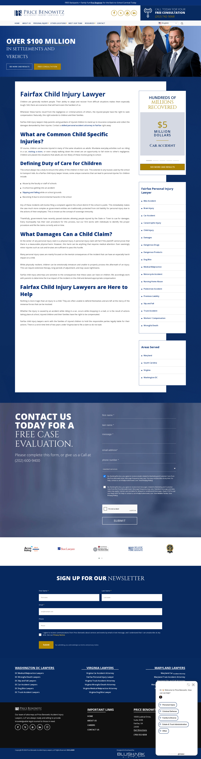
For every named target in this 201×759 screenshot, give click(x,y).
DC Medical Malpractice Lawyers (29, 673)
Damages (148, 237)
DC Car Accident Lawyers (26, 684)
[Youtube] (127, 13)
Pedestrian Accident (153, 289)
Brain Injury (149, 208)
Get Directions (140, 730)
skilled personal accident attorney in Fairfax (81, 125)
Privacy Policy (147, 480)
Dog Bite (147, 259)
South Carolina (150, 363)
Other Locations (58, 23)
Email (41, 605)
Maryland (148, 355)
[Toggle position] (188, 685)
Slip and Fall (149, 303)
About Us (26, 23)
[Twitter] (121, 13)
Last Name (106, 591)
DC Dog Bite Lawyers (24, 688)
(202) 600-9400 (27, 460)
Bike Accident (150, 201)
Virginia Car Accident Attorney (100, 673)
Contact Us (93, 729)
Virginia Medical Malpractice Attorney (100, 688)
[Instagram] (47, 727)
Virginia (147, 370)
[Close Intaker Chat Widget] (193, 685)
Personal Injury (40, 23)
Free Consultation (47, 66)
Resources (89, 23)
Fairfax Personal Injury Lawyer (100, 677)
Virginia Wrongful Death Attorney (100, 684)
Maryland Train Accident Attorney (169, 677)
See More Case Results (19, 66)
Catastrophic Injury (152, 223)
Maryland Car (173, 673)
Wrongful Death (151, 325)
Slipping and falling (31, 192)
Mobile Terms (163, 493)
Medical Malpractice (153, 267)
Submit (46, 645)
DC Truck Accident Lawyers (27, 692)
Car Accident (149, 215)
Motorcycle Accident (153, 274)
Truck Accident (150, 311)
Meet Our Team (75, 23)
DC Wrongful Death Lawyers (27, 677)
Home (17, 23)
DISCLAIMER (70, 750)
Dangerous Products (153, 252)
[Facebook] (114, 13)
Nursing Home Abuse (153, 281)
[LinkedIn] (134, 13)
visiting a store (35, 151)
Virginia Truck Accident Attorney (100, 680)
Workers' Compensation (154, 318)
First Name (44, 591)
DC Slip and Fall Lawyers (25, 680)
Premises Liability (151, 296)
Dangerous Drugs (151, 245)
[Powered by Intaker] (181, 754)
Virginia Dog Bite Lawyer (100, 692)
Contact (101, 23)
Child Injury (149, 230)
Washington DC (150, 377)
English (165, 23)
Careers (91, 725)
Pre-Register (96, 2)
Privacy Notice (59, 635)
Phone (41, 619)
